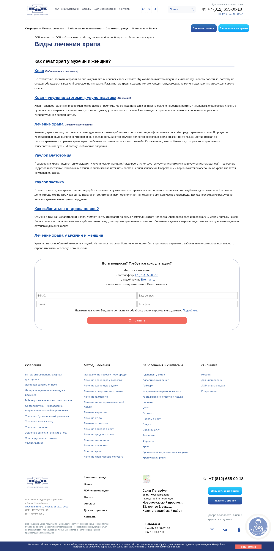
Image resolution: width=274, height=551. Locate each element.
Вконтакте (147, 279)
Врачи (153, 28)
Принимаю (248, 546)
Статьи (88, 497)
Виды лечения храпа (141, 37)
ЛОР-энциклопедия (67, 9)
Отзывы (86, 9)
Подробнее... (191, 310)
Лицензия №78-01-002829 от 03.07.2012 (46, 506)
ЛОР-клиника (42, 37)
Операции (33, 365)
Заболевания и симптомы (163, 365)
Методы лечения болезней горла (103, 37)
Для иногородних (105, 9)
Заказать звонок (204, 28)
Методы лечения (97, 365)
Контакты (124, 9)
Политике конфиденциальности (163, 546)
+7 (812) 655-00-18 (146, 275)
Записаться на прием (234, 28)
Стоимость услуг (117, 28)
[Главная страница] (37, 482)
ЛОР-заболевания (67, 37)
